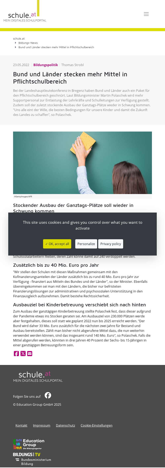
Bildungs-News (28, 42)
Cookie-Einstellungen (96, 425)
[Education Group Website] (28, 444)
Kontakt (21, 425)
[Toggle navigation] (146, 14)
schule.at (19, 38)
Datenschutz (65, 425)
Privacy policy (110, 244)
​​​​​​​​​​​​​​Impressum (41, 425)
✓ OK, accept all (57, 244)
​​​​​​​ (47, 396)
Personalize (86, 244)
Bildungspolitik (45, 65)
